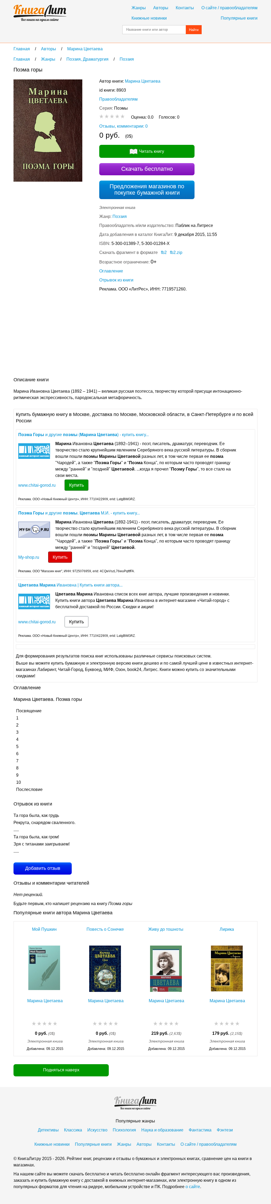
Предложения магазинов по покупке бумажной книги (147, 189)
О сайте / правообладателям (229, 8)
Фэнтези (225, 1130)
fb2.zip (176, 252)
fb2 (164, 252)
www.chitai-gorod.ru (37, 485)
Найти (193, 30)
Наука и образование (162, 1130)
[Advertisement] (109, 335)
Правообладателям (118, 99)
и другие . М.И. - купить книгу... (79, 513)
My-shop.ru (28, 557)
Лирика (227, 929)
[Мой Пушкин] (44, 969)
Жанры (139, 8)
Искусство (97, 1130)
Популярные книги (239, 18)
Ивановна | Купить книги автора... (70, 585)
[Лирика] (227, 969)
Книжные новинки (149, 18)
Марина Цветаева (142, 81)
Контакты (185, 8)
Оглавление (111, 271)
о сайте (193, 1186)
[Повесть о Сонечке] (105, 969)
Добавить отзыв (42, 868)
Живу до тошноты (165, 929)
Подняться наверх (61, 1070)
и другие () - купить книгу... (83, 434)
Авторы (160, 8)
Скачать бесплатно (147, 168)
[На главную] (39, 13)
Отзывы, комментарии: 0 (123, 126)
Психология (124, 1130)
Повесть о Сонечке (105, 929)
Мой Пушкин (44, 929)
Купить (76, 485)
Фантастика (200, 1130)
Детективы (48, 1130)
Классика (73, 1130)
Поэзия (119, 216)
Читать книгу (151, 151)
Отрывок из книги (116, 280)
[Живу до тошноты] (166, 969)
